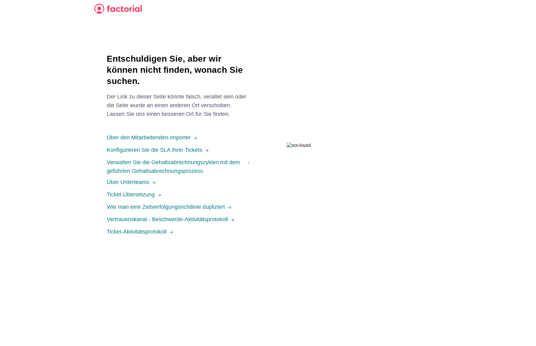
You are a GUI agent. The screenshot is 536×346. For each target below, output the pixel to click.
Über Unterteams (128, 182)
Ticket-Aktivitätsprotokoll (137, 232)
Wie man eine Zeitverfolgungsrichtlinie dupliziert (166, 207)
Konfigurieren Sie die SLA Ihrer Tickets (154, 150)
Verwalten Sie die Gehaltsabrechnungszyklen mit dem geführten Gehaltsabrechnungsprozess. (173, 166)
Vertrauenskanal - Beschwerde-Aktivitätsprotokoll (167, 219)
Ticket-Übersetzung (131, 194)
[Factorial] (118, 9)
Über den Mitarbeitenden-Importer (149, 137)
